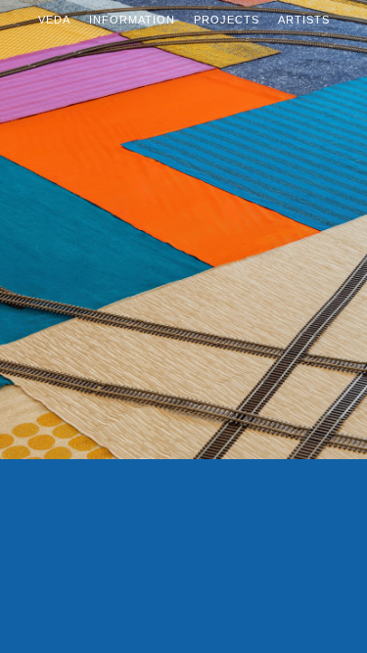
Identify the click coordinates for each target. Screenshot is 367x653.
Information (132, 19)
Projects (226, 19)
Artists (304, 19)
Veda (54, 19)
